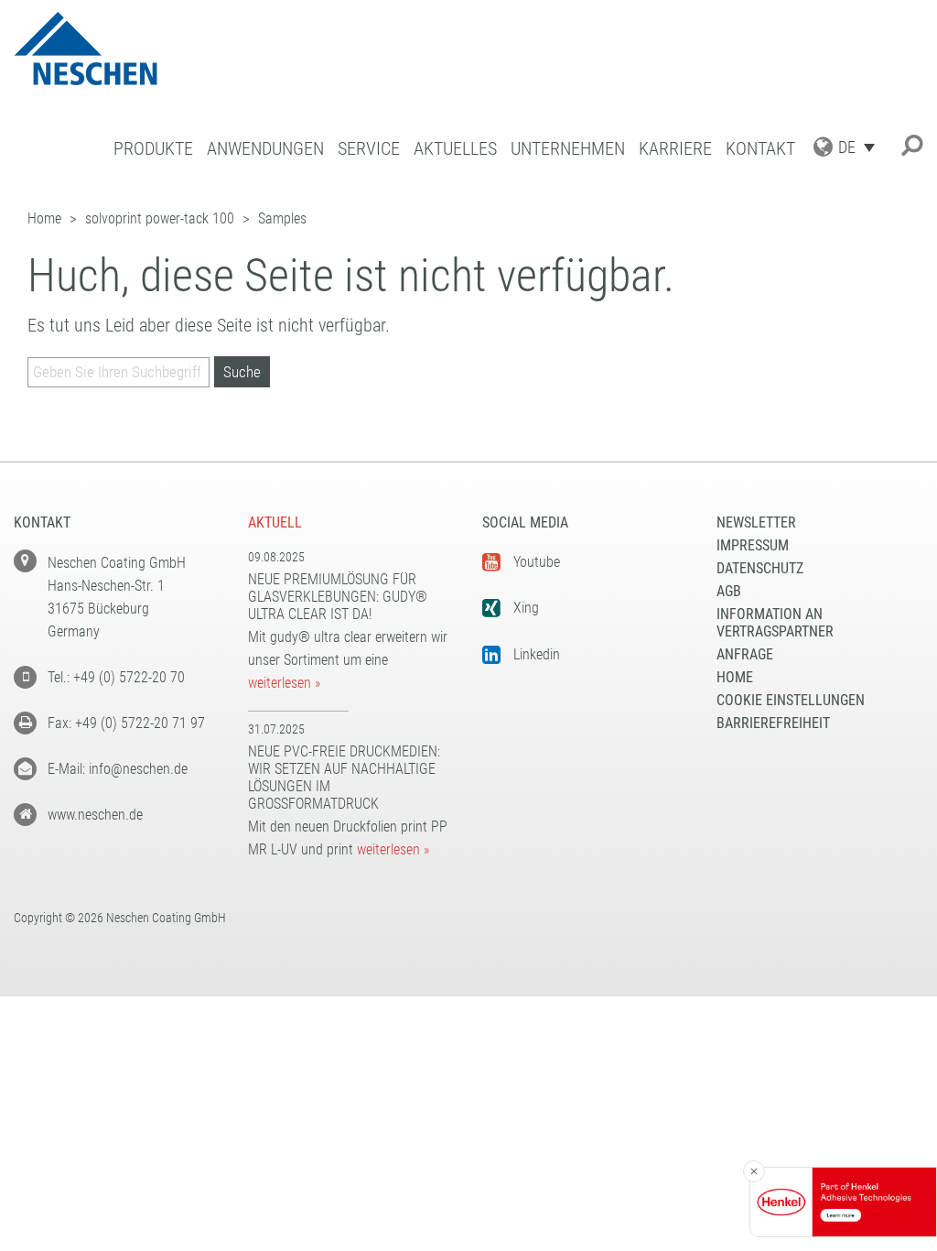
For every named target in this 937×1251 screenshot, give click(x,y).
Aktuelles (455, 148)
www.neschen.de (95, 814)
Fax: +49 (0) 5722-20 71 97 (126, 723)
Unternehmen (568, 148)
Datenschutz (759, 568)
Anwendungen (265, 148)
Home (734, 677)
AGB (728, 591)
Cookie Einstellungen (790, 700)
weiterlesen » (284, 682)
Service (369, 148)
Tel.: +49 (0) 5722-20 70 (116, 677)
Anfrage (744, 654)
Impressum (752, 545)
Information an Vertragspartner (775, 622)
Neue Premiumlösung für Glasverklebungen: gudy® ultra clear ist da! (337, 597)
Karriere (675, 148)
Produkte (153, 148)
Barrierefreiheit (773, 723)
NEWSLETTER (756, 522)
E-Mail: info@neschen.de (118, 769)
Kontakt (760, 148)
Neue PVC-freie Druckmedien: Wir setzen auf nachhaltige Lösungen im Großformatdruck (344, 777)
